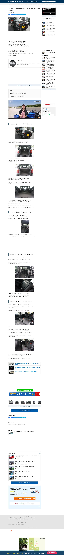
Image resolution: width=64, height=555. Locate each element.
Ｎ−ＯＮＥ (19, 5)
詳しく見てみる (51, 552)
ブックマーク (23, 14)
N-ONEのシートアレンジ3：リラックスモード (18, 96)
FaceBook (48, 109)
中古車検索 (10, 524)
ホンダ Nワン (11, 424)
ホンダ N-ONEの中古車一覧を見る (24, 482)
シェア (12, 14)
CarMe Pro (25, 518)
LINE (50, 114)
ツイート (18, 14)
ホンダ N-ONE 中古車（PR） (19, 424)
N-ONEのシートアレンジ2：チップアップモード (18, 93)
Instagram (46, 114)
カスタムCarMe (20, 518)
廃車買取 (19, 524)
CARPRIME (10, 518)
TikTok (53, 114)
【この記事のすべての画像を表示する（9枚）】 (24, 85)
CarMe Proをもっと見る (48, 89)
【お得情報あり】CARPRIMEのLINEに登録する (24, 390)
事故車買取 (22, 524)
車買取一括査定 (14, 524)
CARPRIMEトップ (10, 5)
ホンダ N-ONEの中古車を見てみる (25, 410)
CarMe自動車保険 (15, 518)
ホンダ (16, 5)
